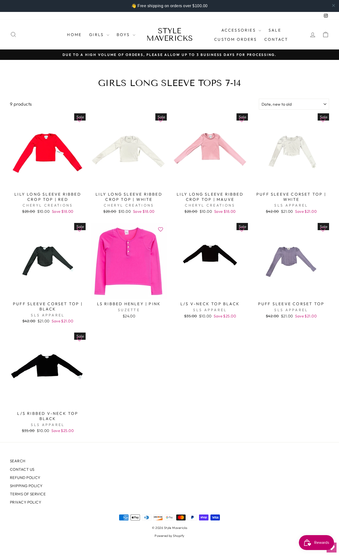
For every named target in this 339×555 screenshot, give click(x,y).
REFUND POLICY (25, 477)
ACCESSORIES (239, 30)
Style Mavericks (169, 34)
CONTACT (276, 39)
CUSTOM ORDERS (235, 39)
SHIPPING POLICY (26, 485)
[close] (333, 5)
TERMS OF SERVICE (28, 494)
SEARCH (18, 461)
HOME (74, 34)
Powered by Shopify (169, 536)
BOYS (124, 34)
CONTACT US (22, 469)
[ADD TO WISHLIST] (79, 120)
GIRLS (97, 34)
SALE (275, 30)
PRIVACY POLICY (25, 502)
